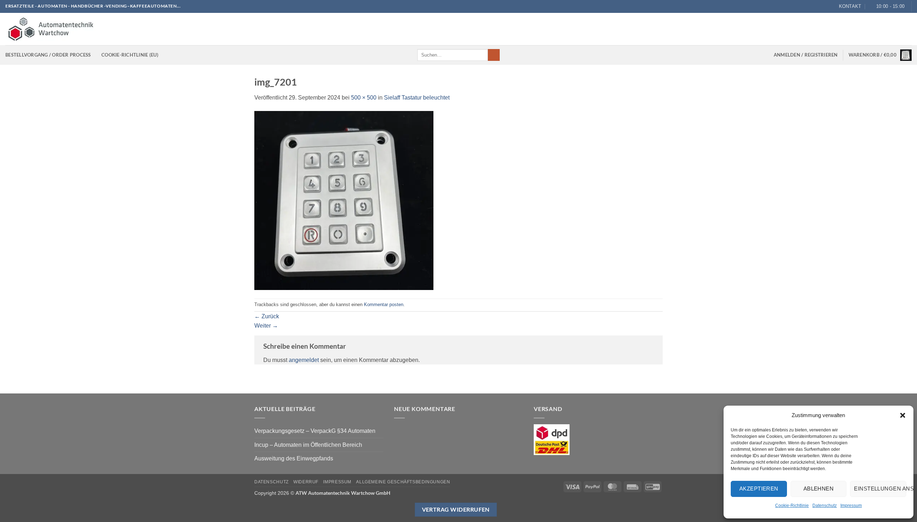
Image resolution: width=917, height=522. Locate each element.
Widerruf (305, 481)
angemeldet (304, 360)
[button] (902, 415)
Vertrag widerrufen (456, 509)
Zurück (266, 316)
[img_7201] (343, 200)
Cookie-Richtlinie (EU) (129, 55)
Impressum (851, 505)
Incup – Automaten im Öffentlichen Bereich (308, 445)
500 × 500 (363, 98)
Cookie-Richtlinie (792, 505)
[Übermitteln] (494, 55)
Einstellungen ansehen (880, 488)
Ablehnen (818, 488)
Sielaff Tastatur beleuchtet (417, 98)
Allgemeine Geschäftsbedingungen (403, 481)
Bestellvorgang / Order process (48, 55)
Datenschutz (824, 505)
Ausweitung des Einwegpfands (293, 458)
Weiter (266, 326)
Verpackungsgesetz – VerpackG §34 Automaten (314, 431)
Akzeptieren (758, 488)
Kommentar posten (383, 304)
